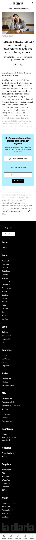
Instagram (6, 483)
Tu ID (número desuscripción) (9, 439)
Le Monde (6, 359)
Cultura (5, 274)
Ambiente (6, 261)
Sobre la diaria (8, 453)
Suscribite (8, 234)
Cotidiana (6, 271)
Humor (5, 418)
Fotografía (6, 414)
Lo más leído (7, 399)
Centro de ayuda (9, 503)
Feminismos (6, 288)
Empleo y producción (21, 9)
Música (5, 382)
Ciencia (5, 268)
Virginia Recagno (7, 73)
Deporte (5, 278)
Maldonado (6, 335)
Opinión (5, 305)
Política (5, 309)
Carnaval (5, 264)
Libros (4, 298)
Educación (6, 285)
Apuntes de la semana (11, 405)
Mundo (5, 302)
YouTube (5, 476)
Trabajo (9, 9)
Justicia (5, 295)
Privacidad (6, 513)
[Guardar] (15, 65)
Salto (4, 342)
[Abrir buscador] (32, 3)
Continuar (18, 181)
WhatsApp (6, 480)
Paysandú (6, 339)
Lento (4, 362)
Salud (4, 312)
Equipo (5, 456)
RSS (3, 473)
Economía (6, 281)
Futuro (4, 291)
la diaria (5, 355)
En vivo (5, 409)
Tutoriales (6, 507)
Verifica (5, 319)
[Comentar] (21, 65)
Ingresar (8, 228)
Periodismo (6, 379)
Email (6, 171)
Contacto (5, 517)
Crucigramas (7, 421)
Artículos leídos (8, 385)
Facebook (6, 487)
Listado (5, 434)
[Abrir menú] (3, 3)
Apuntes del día (8, 402)
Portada (5, 248)
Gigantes (5, 366)
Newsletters (7, 470)
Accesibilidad (7, 510)
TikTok (4, 490)
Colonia (5, 332)
